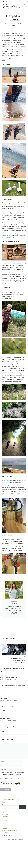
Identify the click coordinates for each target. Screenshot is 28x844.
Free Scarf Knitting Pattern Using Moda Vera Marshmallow (15, 660)
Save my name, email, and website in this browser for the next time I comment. (12, 773)
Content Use (6, 832)
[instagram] (2, 835)
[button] (27, 1)
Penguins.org (10, 237)
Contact (5, 825)
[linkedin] (11, 835)
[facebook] (6, 835)
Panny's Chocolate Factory (9, 264)
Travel (14, 25)
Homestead (6, 816)
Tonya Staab (20, 23)
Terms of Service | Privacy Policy (11, 830)
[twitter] (4, 835)
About (4, 823)
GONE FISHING (9, 639)
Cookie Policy (6, 826)
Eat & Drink (5, 814)
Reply (3, 690)
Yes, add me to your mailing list (9, 778)
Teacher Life (6, 818)
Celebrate (5, 820)
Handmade (5, 812)
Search (4, 804)
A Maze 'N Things (7, 480)
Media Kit (5, 828)
